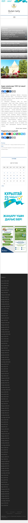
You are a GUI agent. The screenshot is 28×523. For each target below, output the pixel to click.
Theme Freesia (13, 516)
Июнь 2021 (3, 424)
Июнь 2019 (3, 479)
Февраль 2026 (4, 294)
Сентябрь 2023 (4, 361)
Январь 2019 (4, 491)
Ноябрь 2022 (4, 385)
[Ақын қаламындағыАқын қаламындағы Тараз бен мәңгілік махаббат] (14, 69)
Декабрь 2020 (4, 438)
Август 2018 (3, 503)
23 (23, 178)
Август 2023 (3, 364)
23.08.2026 (16, 36)
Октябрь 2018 (4, 498)
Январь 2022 (4, 408)
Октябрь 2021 (4, 415)
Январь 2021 (4, 436)
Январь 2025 (4, 324)
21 (17, 178)
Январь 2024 (4, 352)
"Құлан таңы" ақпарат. (7, 36)
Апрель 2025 (4, 318)
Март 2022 (3, 403)
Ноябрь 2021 (4, 412)
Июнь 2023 (3, 368)
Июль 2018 (3, 505)
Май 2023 (3, 371)
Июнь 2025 (3, 313)
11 (7, 175)
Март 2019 (3, 486)
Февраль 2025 (4, 322)
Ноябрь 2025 (4, 301)
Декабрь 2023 (4, 355)
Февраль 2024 (4, 350)
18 (7, 178)
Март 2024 (3, 348)
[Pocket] (12, 134)
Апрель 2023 (4, 373)
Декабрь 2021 (4, 410)
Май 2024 (3, 343)
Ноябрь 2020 (4, 440)
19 (10, 178)
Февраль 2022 (4, 405)
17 (4, 178)
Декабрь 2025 (4, 299)
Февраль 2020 (4, 461)
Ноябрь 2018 (4, 496)
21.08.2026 (15, 76)
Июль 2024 (3, 338)
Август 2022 (3, 392)
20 (14, 178)
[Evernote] (14, 134)
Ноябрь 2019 (4, 468)
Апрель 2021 (4, 429)
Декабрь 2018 (4, 493)
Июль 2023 (3, 366)
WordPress (19, 516)
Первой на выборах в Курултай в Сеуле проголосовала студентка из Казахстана (13, 48)
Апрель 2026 (4, 290)
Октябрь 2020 (4, 442)
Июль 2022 (3, 394)
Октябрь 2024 (4, 331)
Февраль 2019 (4, 489)
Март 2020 (3, 459)
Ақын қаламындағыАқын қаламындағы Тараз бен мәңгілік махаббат (13, 74)
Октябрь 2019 (4, 470)
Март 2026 (3, 292)
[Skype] (22, 134)
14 (17, 175)
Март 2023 (3, 375)
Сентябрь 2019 (4, 473)
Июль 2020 (3, 449)
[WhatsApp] (19, 134)
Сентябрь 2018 (4, 500)
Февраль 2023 (4, 378)
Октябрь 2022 (4, 387)
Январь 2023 (4, 380)
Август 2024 (3, 336)
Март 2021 (3, 431)
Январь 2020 (4, 463)
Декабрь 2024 (4, 327)
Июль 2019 (3, 477)
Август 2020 (3, 447)
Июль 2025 (3, 311)
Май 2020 (3, 454)
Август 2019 (3, 475)
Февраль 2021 (4, 433)
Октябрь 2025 (4, 304)
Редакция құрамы (18, 513)
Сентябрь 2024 (4, 334)
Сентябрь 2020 (4, 445)
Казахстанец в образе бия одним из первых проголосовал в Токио (12, 42)
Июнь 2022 (3, 396)
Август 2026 (3, 281)
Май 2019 (3, 482)
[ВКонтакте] (2, 134)
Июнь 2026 (3, 285)
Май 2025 (3, 315)
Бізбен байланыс (10, 513)
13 (14, 175)
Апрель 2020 (4, 456)
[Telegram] (24, 134)
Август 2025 (3, 308)
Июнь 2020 (3, 452)
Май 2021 (3, 426)
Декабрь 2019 (4, 466)
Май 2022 (3, 398)
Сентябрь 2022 (4, 389)
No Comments (6, 38)
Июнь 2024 (3, 341)
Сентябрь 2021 (4, 417)
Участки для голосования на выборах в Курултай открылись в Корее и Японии (13, 33)
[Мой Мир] (7, 134)
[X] (10, 134)
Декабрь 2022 (4, 382)
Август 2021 (3, 419)
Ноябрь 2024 (4, 329)
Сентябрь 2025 (4, 306)
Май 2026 (3, 287)
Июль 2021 (3, 422)
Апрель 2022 (4, 401)
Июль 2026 (3, 283)
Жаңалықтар (5, 28)
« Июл (2, 185)
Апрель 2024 (4, 345)
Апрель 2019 (4, 484)
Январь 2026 (4, 297)
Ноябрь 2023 (4, 357)
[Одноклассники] (5, 134)
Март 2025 (3, 320)
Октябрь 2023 (4, 359)
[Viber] (17, 134)
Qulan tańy (14, 11)
